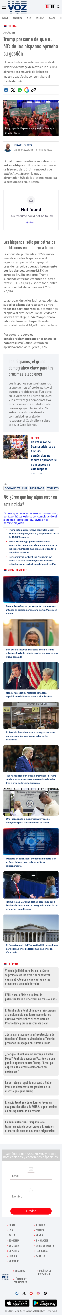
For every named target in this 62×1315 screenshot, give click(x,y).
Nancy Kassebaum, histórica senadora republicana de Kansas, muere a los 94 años (29, 694)
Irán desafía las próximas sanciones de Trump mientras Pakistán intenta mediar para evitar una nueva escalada (32, 653)
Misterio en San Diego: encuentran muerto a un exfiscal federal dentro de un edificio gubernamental (31, 862)
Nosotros (14, 1261)
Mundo (39, 1235)
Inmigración (42, 1240)
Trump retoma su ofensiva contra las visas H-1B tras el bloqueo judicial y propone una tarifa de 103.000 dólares (33, 533)
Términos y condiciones (20, 1281)
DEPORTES (14, 1251)
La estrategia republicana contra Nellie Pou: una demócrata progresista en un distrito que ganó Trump (28, 1087)
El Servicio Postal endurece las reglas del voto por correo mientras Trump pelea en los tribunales (30, 736)
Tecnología (41, 1251)
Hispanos (17, 18)
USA (29, 18)
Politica (40, 18)
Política (12, 26)
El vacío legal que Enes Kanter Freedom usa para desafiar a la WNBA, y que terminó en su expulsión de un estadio (31, 1107)
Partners (40, 1256)
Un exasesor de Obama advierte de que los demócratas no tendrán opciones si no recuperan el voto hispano (44, 456)
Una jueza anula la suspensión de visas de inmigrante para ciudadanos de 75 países (28, 820)
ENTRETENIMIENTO (44, 1246)
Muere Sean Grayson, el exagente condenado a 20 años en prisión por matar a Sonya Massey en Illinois (31, 610)
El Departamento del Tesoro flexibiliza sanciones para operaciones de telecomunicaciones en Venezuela (32, 949)
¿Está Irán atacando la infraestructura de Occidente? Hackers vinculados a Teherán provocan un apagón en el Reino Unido (30, 1039)
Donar (5, 18)
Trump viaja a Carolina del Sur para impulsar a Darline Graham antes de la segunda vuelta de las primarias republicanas (32, 905)
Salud (52, 18)
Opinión (13, 1256)
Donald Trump (15, 488)
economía (14, 1240)
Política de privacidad (44, 1273)
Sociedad (14, 1246)
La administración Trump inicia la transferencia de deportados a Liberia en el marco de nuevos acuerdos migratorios (30, 1127)
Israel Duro (23, 145)
